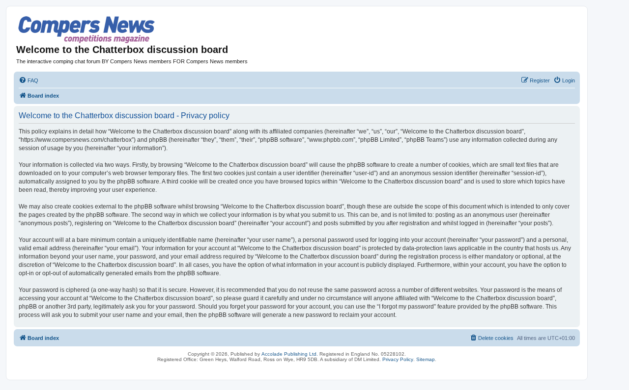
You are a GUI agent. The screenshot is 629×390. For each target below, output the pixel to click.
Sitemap (425, 359)
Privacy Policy (397, 359)
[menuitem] (28, 80)
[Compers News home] (86, 29)
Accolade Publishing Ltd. (289, 354)
